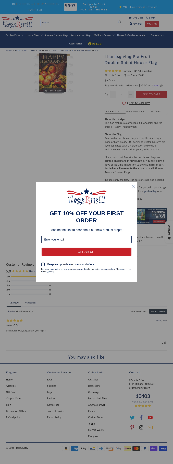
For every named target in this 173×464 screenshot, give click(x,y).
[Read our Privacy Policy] (130, 269)
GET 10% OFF (86, 251)
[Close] (133, 186)
